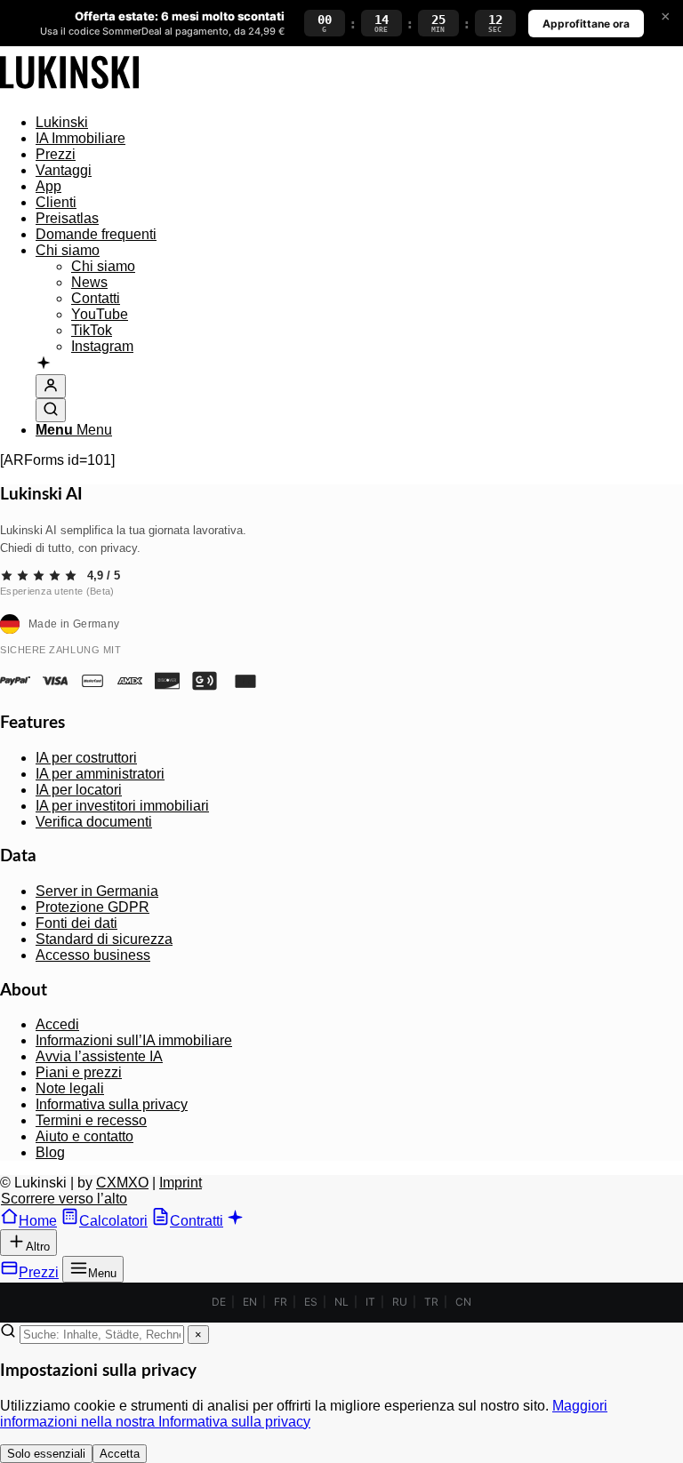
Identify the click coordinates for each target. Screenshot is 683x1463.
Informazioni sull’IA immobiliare (134, 1040)
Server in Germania (97, 891)
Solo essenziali (46, 1453)
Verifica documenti (94, 821)
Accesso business (93, 955)
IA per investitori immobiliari (122, 805)
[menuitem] (359, 123)
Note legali (70, 1088)
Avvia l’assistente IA (99, 1056)
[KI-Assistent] (44, 364)
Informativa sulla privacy (112, 1104)
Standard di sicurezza (104, 939)
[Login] (51, 386)
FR (280, 1301)
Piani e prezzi (79, 1072)
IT (370, 1301)
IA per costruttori (86, 757)
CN (463, 1301)
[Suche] (51, 410)
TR (431, 1301)
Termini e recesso (91, 1120)
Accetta (120, 1453)
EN (250, 1301)
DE (219, 1301)
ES (310, 1301)
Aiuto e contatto (84, 1136)
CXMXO (122, 1182)
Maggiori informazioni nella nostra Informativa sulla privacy (303, 1413)
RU (399, 1301)
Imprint (180, 1182)
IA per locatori (79, 789)
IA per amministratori (100, 773)
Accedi (57, 1024)
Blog (50, 1152)
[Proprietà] (69, 92)
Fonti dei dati (76, 923)
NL (341, 1301)
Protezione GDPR (92, 907)
